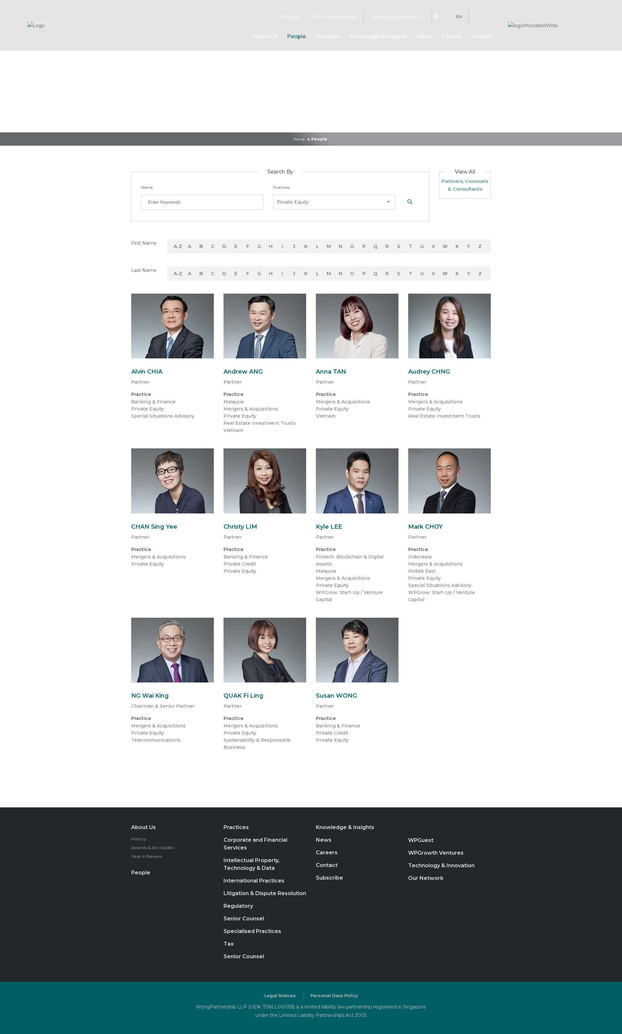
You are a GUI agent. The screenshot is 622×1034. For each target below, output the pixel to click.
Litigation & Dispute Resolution (265, 893)
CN (479, 16)
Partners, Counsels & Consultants (465, 185)
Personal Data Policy (334, 995)
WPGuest (291, 16)
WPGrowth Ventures (335, 16)
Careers (452, 36)
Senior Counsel (244, 919)
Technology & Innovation (396, 16)
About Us (143, 827)
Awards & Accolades (152, 847)
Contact (482, 36)
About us (264, 36)
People (296, 36)
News (424, 36)
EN (459, 16)
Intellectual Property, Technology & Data (252, 864)
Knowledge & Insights (378, 36)
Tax (229, 944)
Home (299, 139)
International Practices (254, 881)
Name (147, 187)
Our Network (425, 878)
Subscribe (329, 878)
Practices (328, 36)
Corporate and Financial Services (255, 844)
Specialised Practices (252, 931)
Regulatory (238, 906)
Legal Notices (280, 995)
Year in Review (146, 856)
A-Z (178, 246)
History (138, 838)
